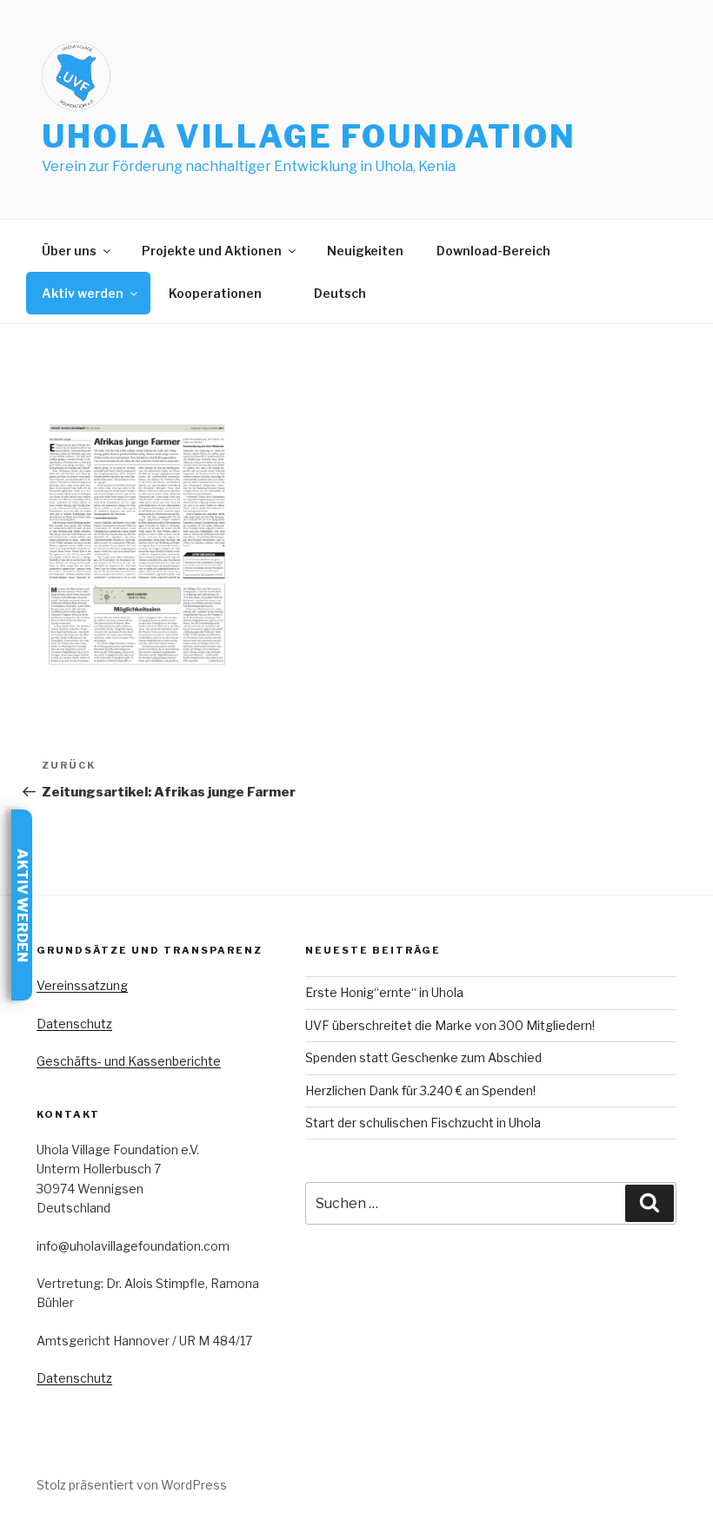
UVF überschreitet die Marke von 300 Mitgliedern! (450, 1025)
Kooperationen (215, 293)
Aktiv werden (82, 293)
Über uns (69, 250)
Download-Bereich (493, 250)
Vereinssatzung (82, 985)
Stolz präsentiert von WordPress (132, 1484)
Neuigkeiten (365, 250)
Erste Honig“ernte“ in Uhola (384, 992)
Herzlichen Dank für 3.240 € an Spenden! (420, 1090)
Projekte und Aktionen (212, 250)
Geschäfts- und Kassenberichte (129, 1061)
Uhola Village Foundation (309, 136)
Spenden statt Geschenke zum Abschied (423, 1057)
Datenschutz (74, 1023)
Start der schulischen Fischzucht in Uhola (423, 1122)
